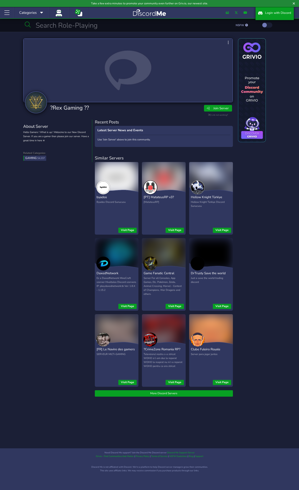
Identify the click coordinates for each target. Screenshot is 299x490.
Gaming (35, 158)
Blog (191, 456)
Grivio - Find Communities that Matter (115, 456)
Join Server (221, 108)
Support (199, 456)
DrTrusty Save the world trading (208, 275)
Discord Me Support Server (181, 452)
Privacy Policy (142, 456)
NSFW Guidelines (178, 456)
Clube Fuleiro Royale (205, 349)
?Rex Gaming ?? (69, 108)
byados (102, 197)
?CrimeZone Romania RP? (162, 349)
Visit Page (127, 230)
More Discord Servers (163, 393)
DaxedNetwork (107, 273)
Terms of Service (159, 456)
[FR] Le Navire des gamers (116, 349)
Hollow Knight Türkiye (206, 197)
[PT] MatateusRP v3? (159, 197)
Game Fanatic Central (159, 273)
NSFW (240, 25)
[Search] (27, 24)
